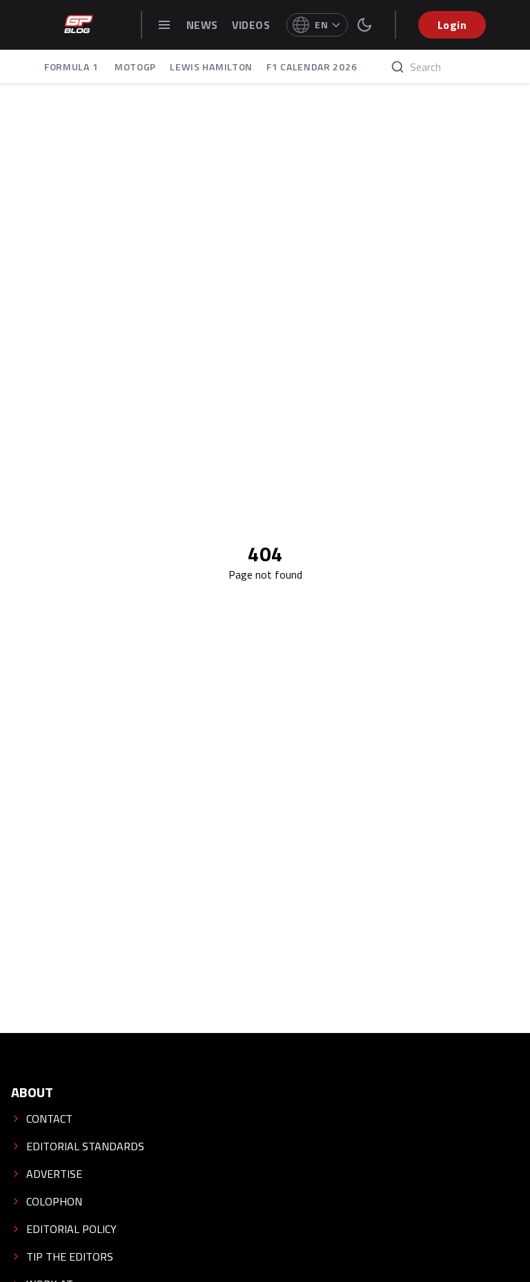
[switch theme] (364, 25)
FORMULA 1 (72, 66)
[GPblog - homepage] (78, 25)
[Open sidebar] (164, 25)
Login (452, 25)
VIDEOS (251, 25)
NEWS (202, 25)
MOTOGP (135, 66)
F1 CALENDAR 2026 (311, 66)
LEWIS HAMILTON (211, 66)
